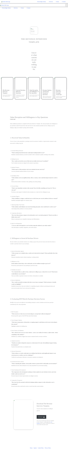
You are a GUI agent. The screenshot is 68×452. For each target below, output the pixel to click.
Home (31, 448)
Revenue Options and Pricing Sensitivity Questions (47, 92)
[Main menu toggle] (66, 5)
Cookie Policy (41, 448)
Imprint (35, 448)
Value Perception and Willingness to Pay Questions (34, 91)
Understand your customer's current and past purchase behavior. (20, 96)
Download (40, 416)
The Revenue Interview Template (6, 91)
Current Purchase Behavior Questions (20, 91)
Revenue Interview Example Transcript (59, 92)
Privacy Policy (48, 448)
